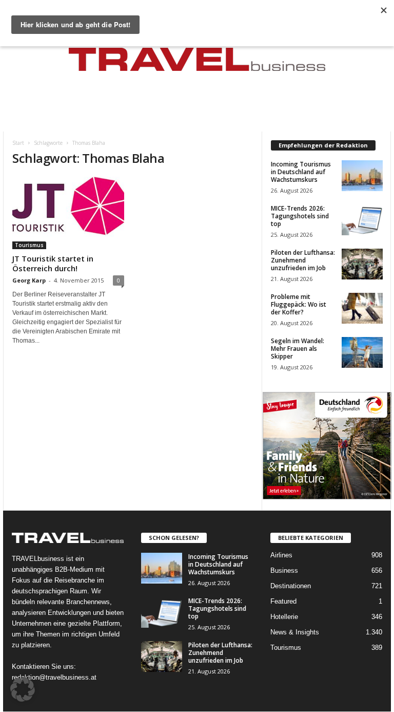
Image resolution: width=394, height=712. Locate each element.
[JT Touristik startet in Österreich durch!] (68, 213)
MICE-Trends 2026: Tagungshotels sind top (300, 216)
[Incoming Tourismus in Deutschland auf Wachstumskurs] (362, 175)
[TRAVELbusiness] (197, 62)
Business (284, 570)
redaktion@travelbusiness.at (54, 677)
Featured (283, 601)
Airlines (281, 555)
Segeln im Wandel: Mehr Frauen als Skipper (297, 348)
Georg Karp (29, 280)
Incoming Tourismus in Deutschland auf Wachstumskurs (301, 172)
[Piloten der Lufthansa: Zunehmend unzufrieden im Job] (362, 264)
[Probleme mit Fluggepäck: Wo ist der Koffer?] (362, 308)
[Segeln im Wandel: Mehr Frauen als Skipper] (362, 352)
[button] (22, 689)
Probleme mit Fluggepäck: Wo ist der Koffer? (298, 304)
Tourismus (29, 245)
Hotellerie (284, 617)
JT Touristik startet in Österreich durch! (52, 263)
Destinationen (290, 586)
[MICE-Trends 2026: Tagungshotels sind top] (362, 219)
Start (18, 142)
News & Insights (294, 632)
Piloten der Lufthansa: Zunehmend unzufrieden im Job (303, 260)
